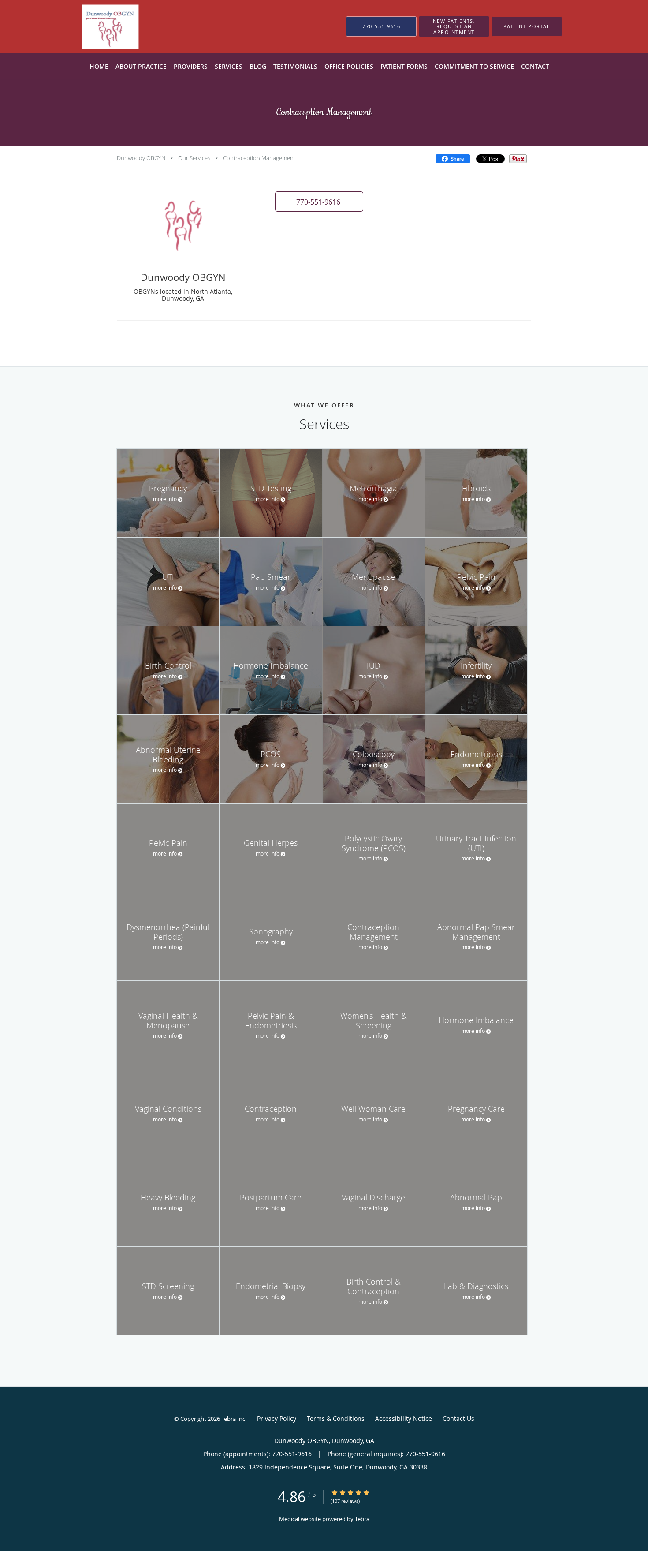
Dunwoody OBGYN (141, 158)
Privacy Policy (276, 1418)
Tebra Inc (233, 1419)
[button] (454, 26)
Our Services (194, 158)
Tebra (362, 1519)
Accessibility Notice (403, 1418)
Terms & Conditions (336, 1418)
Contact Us (458, 1418)
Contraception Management (259, 158)
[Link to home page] (164, 26)
